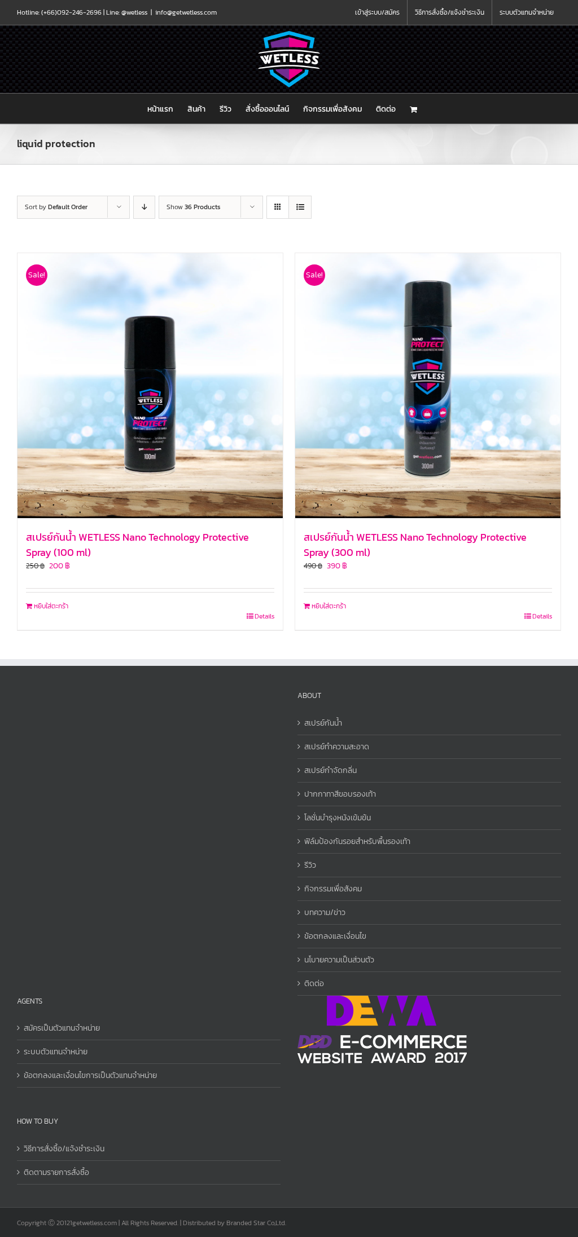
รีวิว (310, 865)
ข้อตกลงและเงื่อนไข (335, 936)
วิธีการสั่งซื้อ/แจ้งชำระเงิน (64, 1149)
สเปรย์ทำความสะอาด (336, 747)
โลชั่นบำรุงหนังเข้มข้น (337, 818)
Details (264, 616)
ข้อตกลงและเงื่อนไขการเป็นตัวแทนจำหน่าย (90, 1075)
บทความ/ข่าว (324, 912)
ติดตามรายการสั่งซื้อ (56, 1172)
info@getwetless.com (186, 12)
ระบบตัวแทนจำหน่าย (55, 1052)
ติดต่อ (314, 983)
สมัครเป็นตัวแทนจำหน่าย (62, 1028)
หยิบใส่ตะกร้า (51, 606)
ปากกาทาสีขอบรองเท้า (340, 794)
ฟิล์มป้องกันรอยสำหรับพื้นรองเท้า (357, 841)
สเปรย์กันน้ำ (323, 723)
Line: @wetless (126, 12)
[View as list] (300, 207)
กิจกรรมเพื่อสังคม (333, 889)
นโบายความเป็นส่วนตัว (339, 960)
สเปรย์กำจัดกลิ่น (330, 770)
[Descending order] (144, 207)
